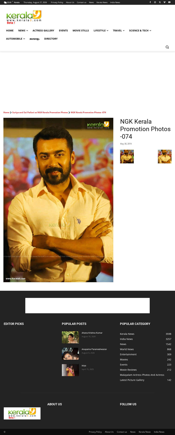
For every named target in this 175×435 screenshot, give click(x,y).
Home (6, 112)
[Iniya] (70, 370)
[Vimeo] (164, 2)
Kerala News (145, 431)
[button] (167, 47)
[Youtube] (169, 2)
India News (159, 431)
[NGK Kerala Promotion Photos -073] (127, 162)
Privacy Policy (95, 431)
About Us (109, 431)
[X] (160, 2)
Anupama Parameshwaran (94, 349)
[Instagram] (155, 2)
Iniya (84, 365)
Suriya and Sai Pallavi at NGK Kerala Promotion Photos (40, 112)
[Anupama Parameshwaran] (70, 354)
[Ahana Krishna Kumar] (70, 337)
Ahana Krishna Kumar (92, 333)
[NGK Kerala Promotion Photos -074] (58, 200)
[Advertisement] (84, 17)
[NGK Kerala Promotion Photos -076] (165, 162)
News (133, 431)
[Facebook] (150, 2)
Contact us (122, 431)
